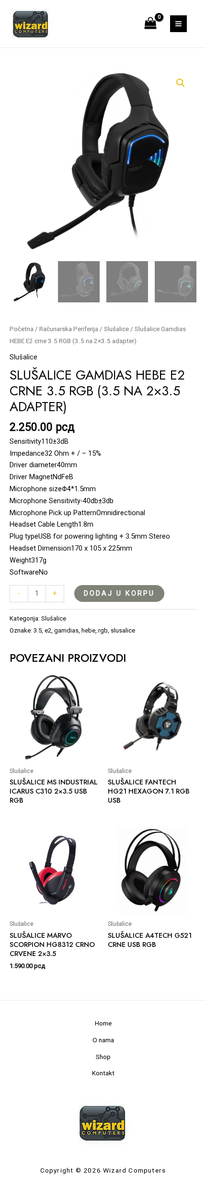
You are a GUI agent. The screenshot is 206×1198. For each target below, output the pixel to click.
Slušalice (116, 329)
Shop (103, 1056)
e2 (48, 630)
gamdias (66, 630)
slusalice (123, 630)
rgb (103, 630)
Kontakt (103, 1073)
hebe (88, 630)
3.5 (38, 630)
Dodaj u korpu (119, 593)
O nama (103, 1040)
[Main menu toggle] (178, 23)
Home (103, 1023)
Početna (22, 329)
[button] (180, 83)
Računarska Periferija (68, 329)
